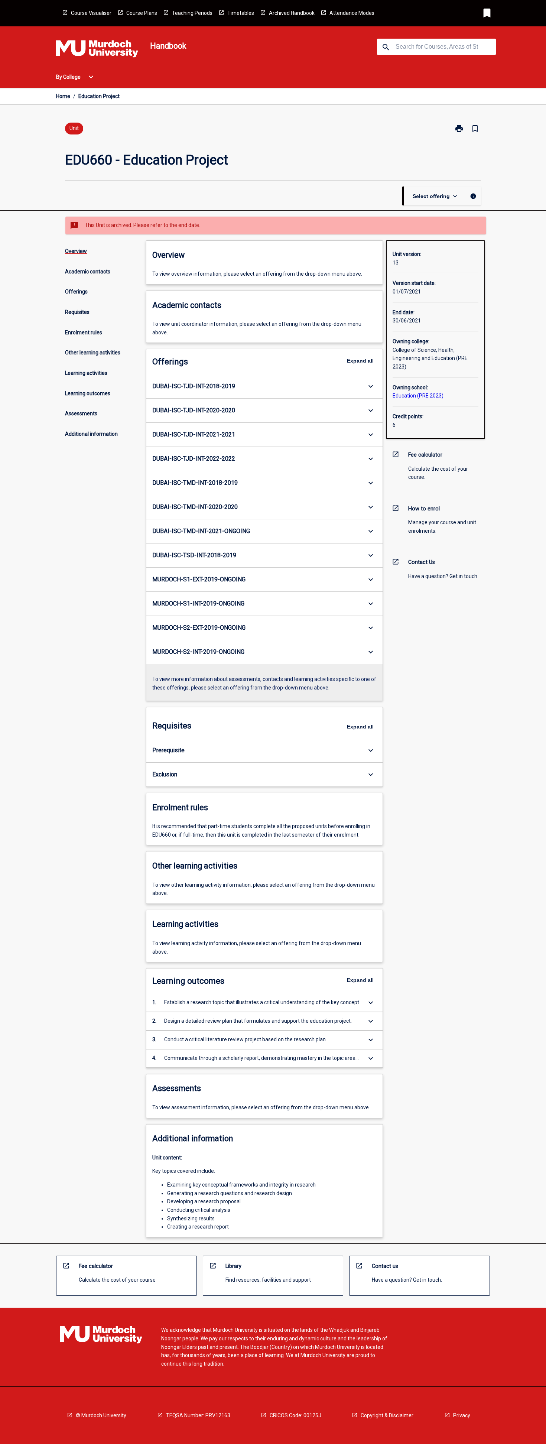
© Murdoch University (101, 1415)
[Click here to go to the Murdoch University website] (97, 50)
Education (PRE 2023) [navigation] (418, 396)
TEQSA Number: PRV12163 (198, 1415)
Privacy (461, 1415)
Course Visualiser (91, 13)
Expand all (360, 361)
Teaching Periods (192, 13)
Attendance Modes (351, 13)
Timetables (240, 13)
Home (63, 96)
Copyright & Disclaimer (387, 1415)
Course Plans (141, 13)
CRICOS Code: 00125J (295, 1415)
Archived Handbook (292, 13)
